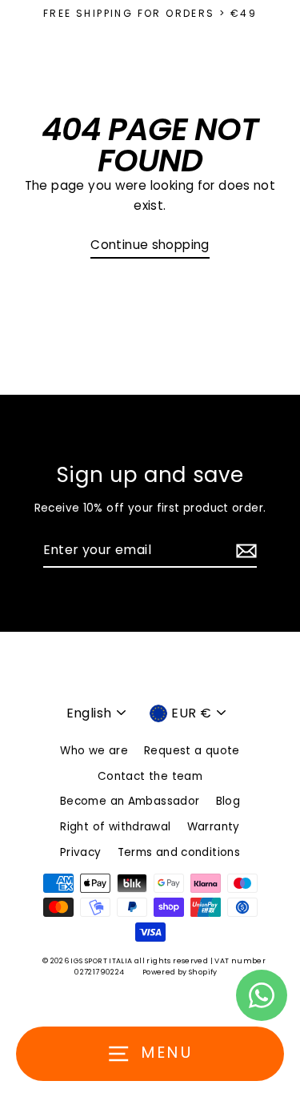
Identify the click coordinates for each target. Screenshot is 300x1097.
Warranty (213, 826)
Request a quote (192, 750)
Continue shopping (150, 244)
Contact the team (150, 776)
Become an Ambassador (130, 801)
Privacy (81, 852)
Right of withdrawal (115, 826)
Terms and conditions (179, 852)
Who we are (94, 750)
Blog (228, 801)
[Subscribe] (244, 551)
